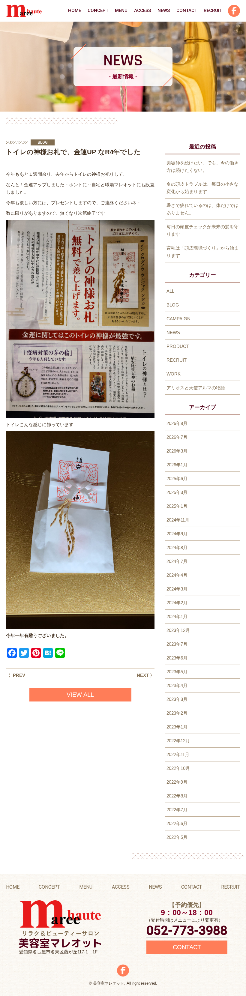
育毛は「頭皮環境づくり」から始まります (202, 251)
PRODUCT (177, 346)
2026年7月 (177, 437)
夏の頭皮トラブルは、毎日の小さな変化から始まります (202, 187)
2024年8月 (177, 547)
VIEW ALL (80, 694)
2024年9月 (177, 533)
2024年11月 (177, 519)
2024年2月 (177, 602)
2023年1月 (177, 726)
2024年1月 (177, 616)
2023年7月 (177, 644)
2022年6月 (177, 823)
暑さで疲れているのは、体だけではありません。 (202, 209)
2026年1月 (177, 464)
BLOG (43, 142)
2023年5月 (177, 671)
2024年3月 (177, 588)
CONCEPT (98, 10)
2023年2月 (177, 713)
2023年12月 (178, 630)
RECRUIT (213, 10)
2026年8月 (177, 423)
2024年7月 (177, 561)
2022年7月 (177, 809)
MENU (121, 10)
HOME (74, 10)
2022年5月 (177, 837)
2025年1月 (177, 506)
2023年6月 (177, 657)
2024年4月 (177, 575)
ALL (170, 291)
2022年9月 (177, 782)
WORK (173, 373)
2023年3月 (177, 699)
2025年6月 (177, 478)
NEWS (164, 10)
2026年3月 (177, 450)
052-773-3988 (186, 931)
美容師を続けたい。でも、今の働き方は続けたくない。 (202, 166)
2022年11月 (177, 754)
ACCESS (142, 10)
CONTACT (186, 10)
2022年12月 (178, 740)
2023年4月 (177, 685)
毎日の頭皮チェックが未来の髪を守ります (202, 230)
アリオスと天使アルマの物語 (195, 387)
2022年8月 (177, 795)
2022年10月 (178, 768)
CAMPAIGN (178, 318)
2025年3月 (177, 492)
